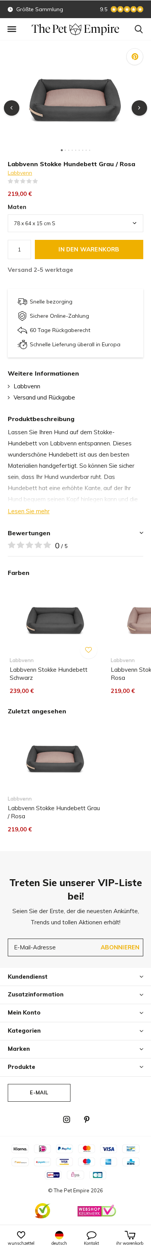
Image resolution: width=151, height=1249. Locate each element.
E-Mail (39, 1092)
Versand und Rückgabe (44, 397)
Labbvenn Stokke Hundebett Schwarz (49, 673)
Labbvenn (20, 172)
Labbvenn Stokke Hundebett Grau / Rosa (54, 812)
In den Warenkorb (88, 249)
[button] (11, 29)
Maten (17, 207)
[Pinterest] (86, 1119)
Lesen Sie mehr (29, 511)
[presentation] (11, 108)
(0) (43, 181)
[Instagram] (66, 1119)
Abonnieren (120, 947)
